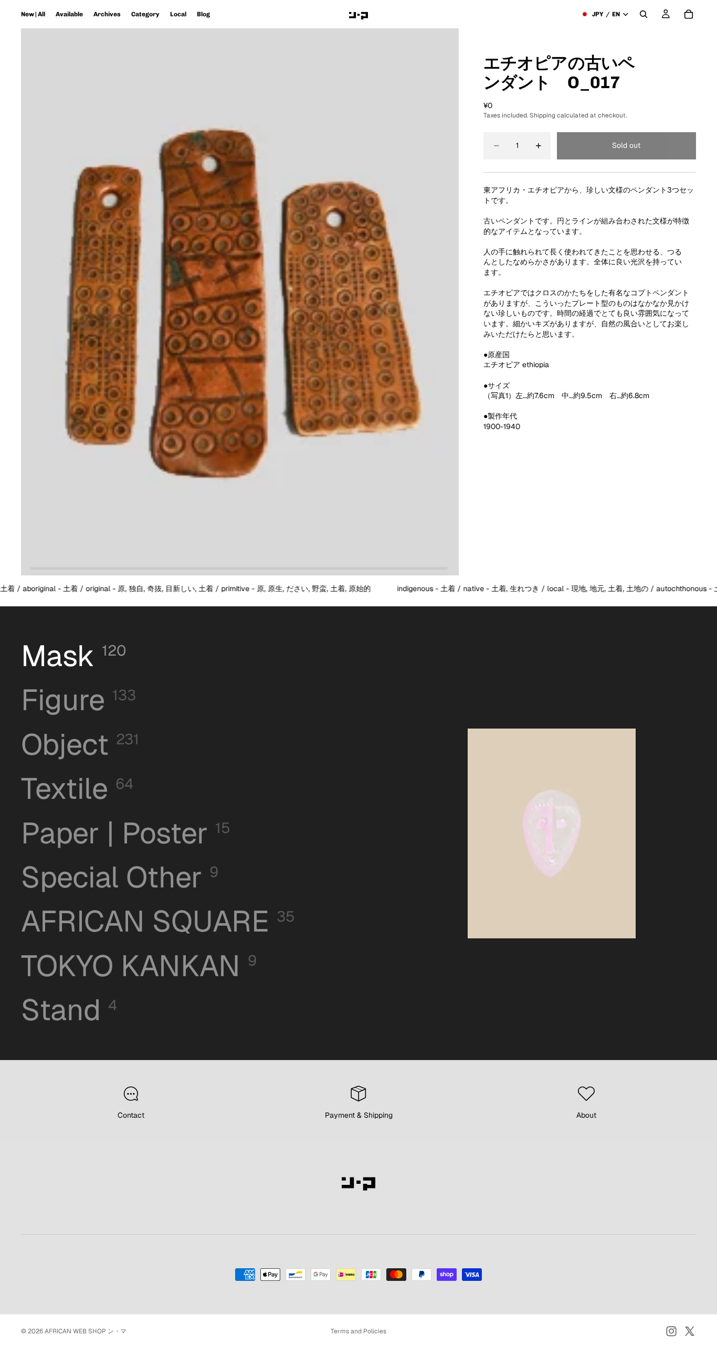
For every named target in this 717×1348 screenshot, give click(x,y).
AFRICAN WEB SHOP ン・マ (85, 1331)
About (586, 1115)
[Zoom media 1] (240, 301)
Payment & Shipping (359, 1115)
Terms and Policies (358, 1331)
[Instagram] (671, 1331)
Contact (131, 1115)
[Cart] (688, 14)
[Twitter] (689, 1331)
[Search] (643, 14)
